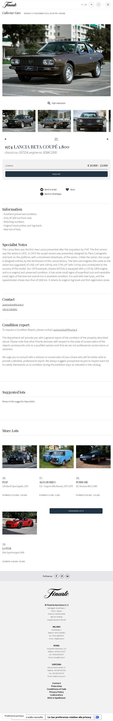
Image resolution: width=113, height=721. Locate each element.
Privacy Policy (56, 691)
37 (40, 478)
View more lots (76, 511)
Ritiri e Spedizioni (56, 697)
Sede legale (51, 608)
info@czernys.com (58, 676)
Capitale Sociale (52, 620)
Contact (56, 683)
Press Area (56, 686)
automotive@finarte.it (12, 304)
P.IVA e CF (51, 614)
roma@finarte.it (59, 657)
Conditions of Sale (56, 688)
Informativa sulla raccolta (28, 717)
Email (51, 639)
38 (77, 478)
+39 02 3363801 (9, 309)
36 (3, 478)
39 (3, 544)
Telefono (51, 633)
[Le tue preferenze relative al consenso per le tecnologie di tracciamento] (14, 716)
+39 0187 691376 (60, 670)
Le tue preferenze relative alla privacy (69, 717)
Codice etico (56, 694)
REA (52, 617)
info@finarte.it (59, 639)
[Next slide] (107, 121)
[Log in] (98, 4)
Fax (50, 636)
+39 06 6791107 (59, 651)
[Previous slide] (6, 121)
